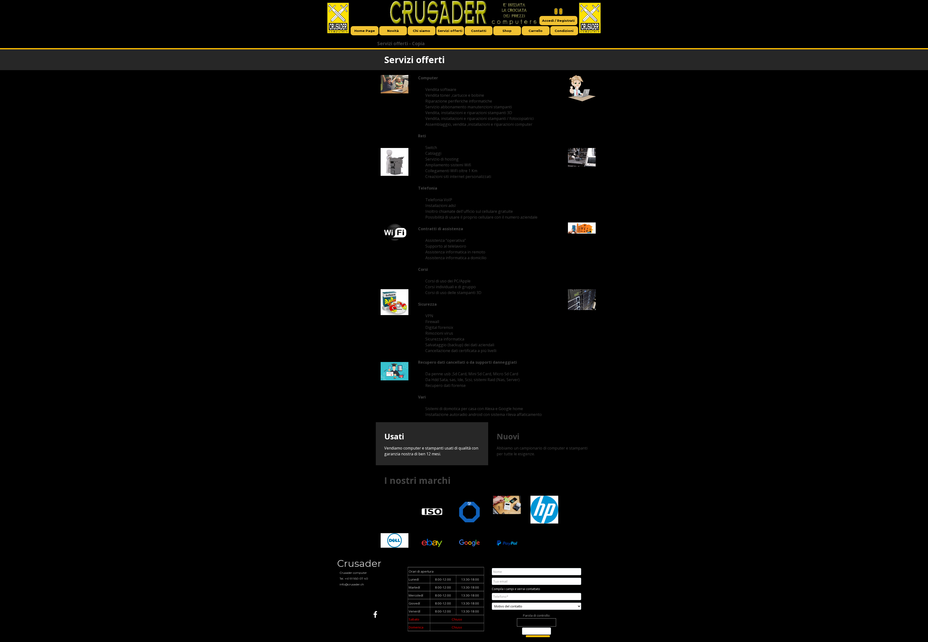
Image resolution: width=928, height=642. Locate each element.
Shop (507, 31)
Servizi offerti (450, 31)
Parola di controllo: (536, 615)
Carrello (536, 31)
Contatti (478, 31)
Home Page (364, 31)
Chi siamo (421, 31)
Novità (393, 31)
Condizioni (564, 31)
